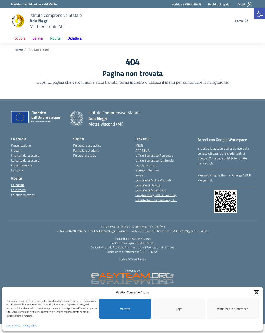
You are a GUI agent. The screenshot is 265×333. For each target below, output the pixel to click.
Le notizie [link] (17, 184)
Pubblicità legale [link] (218, 4)
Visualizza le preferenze (232, 308)
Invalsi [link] (139, 175)
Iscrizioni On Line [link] (147, 170)
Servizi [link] (38, 38)
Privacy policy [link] (29, 325)
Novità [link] (55, 38)
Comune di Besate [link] (147, 185)
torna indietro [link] (131, 82)
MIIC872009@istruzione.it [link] (112, 231)
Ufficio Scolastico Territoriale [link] (154, 160)
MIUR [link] (139, 145)
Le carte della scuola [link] (25, 160)
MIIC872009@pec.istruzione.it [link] (191, 231)
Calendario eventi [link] (23, 194)
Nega (178, 308)
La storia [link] (17, 170)
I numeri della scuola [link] (25, 155)
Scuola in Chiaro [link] (146, 165)
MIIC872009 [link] (147, 243)
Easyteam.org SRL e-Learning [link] (156, 195)
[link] (259, 13)
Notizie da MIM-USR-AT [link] (186, 4)
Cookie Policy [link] (13, 325)
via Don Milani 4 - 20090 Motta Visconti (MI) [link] (138, 226)
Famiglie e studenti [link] (86, 150)
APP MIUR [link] (142, 150)
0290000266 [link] (77, 231)
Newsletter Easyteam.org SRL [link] (156, 200)
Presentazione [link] (21, 145)
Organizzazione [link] (21, 165)
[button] (256, 292)
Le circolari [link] (18, 189)
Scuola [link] (20, 38)
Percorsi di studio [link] (84, 155)
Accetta (125, 308)
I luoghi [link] (16, 150)
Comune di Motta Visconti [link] (153, 180)
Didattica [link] (74, 38)
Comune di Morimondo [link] (150, 190)
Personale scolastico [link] (87, 145)
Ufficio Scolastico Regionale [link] (154, 155)
